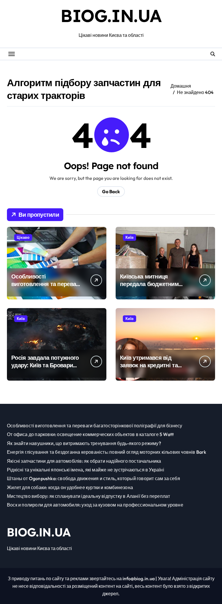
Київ (129, 237)
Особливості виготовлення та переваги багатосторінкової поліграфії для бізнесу (46, 288)
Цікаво (23, 237)
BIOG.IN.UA (111, 15)
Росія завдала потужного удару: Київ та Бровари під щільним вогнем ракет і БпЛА (46, 369)
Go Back (111, 191)
